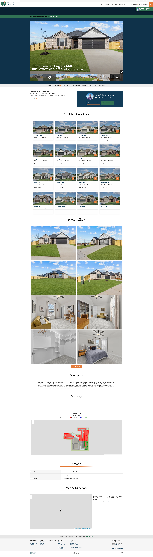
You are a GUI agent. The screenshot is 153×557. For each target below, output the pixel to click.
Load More (76, 366)
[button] (105, 4)
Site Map (84, 85)
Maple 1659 (82, 159)
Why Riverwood (61, 541)
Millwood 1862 (105, 182)
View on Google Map (109, 501)
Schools (90, 85)
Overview (51, 85)
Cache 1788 (60, 182)
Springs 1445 (38, 135)
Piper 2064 (82, 206)
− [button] (31, 497)
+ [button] (31, 496)
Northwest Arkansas (40, 16)
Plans (57, 85)
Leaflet (106, 454)
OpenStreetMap (113, 454)
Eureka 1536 (104, 135)
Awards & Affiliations (62, 549)
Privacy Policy (115, 547)
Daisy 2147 (104, 206)
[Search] (151, 4)
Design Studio (52, 541)
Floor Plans (33, 98)
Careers (71, 546)
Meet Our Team (61, 544)
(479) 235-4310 (118, 544)
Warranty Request (74, 544)
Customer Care (142, 0)
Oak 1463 (59, 135)
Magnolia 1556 (38, 159)
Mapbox (109, 454)
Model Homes (33, 546)
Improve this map (118, 454)
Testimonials (60, 547)
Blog (137, 0)
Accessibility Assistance (117, 548)
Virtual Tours (43, 544)
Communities (32, 16)
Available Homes (33, 543)
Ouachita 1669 (105, 159)
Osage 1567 (60, 159)
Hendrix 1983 (60, 206)
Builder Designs (90, 536)
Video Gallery (43, 543)
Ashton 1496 (82, 135)
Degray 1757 (38, 182)
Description (76, 85)
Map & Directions (100, 85)
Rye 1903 (37, 206)
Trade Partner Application (76, 547)
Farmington (47, 16)
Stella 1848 (82, 182)
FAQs (59, 546)
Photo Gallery (67, 85)
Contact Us (148, 0)
